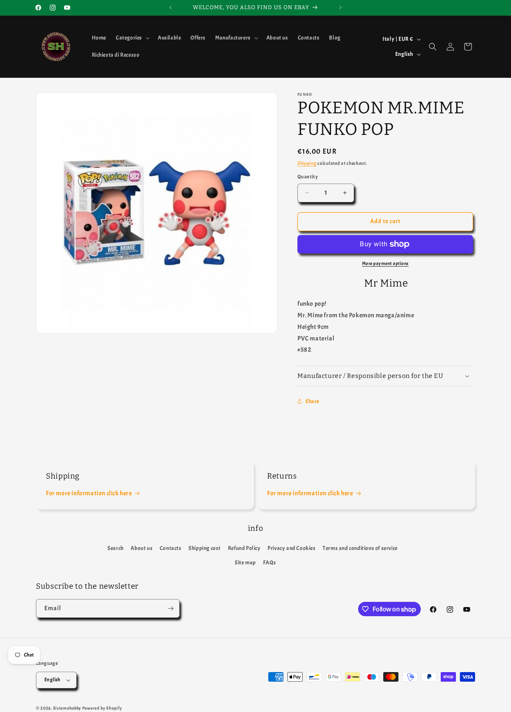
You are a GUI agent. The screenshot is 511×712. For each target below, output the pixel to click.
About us (142, 548)
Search (115, 548)
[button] (132, 38)
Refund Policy (244, 548)
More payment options (385, 263)
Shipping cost (204, 548)
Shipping (307, 163)
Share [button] (312, 401)
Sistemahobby (67, 708)
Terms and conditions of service (360, 548)
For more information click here (89, 493)
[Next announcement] (340, 7)
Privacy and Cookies (291, 548)
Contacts (171, 548)
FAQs (269, 562)
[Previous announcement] (170, 7)
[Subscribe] (170, 608)
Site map (245, 562)
